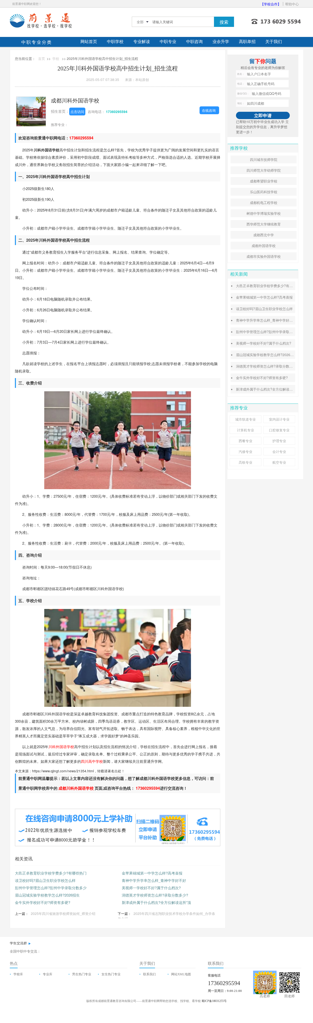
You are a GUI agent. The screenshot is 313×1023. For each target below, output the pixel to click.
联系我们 (149, 974)
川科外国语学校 (61, 746)
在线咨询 (209, 110)
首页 (41, 58)
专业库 (47, 974)
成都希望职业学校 (263, 181)
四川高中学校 (92, 761)
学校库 (18, 974)
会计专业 (279, 451)
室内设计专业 (279, 419)
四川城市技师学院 (263, 159)
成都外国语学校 (264, 245)
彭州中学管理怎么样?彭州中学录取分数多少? (270, 331)
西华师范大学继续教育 (263, 224)
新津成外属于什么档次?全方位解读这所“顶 (156, 902)
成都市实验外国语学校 (263, 256)
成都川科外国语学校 (75, 100)
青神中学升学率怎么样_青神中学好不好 (154, 880)
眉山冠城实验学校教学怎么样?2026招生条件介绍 (273, 354)
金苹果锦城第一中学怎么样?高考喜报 (152, 873)
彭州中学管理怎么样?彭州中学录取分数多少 (51, 887)
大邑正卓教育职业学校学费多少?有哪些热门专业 (273, 285)
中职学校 (115, 41)
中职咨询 (194, 41)
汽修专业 (245, 451)
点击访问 (77, 111)
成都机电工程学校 (263, 202)
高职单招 (247, 41)
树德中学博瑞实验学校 (263, 213)
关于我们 (273, 41)
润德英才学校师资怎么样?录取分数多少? (155, 895)
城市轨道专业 (245, 419)
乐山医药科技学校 (263, 191)
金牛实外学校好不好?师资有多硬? (42, 902)
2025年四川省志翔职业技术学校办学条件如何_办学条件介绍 (166, 916)
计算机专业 (245, 429)
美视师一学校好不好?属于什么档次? (151, 887)
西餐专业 (245, 440)
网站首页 (88, 41)
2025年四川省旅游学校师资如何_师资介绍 (63, 913)
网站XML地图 (181, 974)
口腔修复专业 (279, 429)
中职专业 (168, 41)
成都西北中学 (263, 234)
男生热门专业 (81, 974)
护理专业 (279, 440)
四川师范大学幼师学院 (263, 170)
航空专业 (279, 462)
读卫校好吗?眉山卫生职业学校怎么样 (45, 880)
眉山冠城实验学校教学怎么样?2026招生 (47, 895)
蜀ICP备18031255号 (214, 1001)
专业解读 (141, 41)
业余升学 (220, 41)
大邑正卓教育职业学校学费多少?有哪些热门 (51, 873)
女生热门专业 (111, 974)
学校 (55, 58)
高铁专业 (245, 462)
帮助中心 (292, 4)
